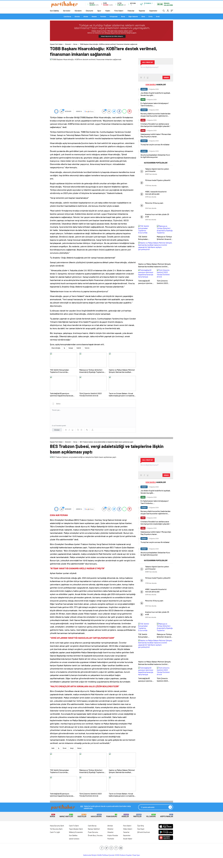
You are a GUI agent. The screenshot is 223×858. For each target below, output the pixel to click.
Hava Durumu (96, 815)
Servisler (66, 11)
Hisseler (94, 16)
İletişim (94, 855)
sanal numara (74, 839)
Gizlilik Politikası (103, 855)
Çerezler (112, 855)
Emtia (150, 16)
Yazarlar (142, 11)
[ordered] (78, 429)
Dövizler (77, 16)
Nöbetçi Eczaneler (76, 832)
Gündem (78, 11)
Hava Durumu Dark (57, 826)
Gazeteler (153, 11)
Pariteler (103, 16)
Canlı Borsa (67, 16)
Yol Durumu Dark (56, 829)
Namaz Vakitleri (66, 815)
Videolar (131, 11)
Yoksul (79, 748)
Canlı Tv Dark (74, 826)
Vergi (71, 748)
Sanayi (71, 348)
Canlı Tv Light (55, 832)
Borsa (123, 16)
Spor (99, 11)
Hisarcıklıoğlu (55, 348)
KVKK (117, 855)
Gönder (57, 430)
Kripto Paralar (166, 815)
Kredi (157, 16)
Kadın (107, 11)
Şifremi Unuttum (143, 832)
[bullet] (81, 429)
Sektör (79, 348)
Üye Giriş (140, 826)
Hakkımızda (87, 855)
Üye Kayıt (140, 829)
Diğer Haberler (133, 16)
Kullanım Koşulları (126, 855)
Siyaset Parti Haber (56, 44)
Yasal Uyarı (136, 855)
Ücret (64, 748)
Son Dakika (54, 11)
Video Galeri (127, 829)
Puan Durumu (111, 815)
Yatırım (87, 348)
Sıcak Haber (127, 839)
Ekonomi (89, 11)
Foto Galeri (118, 11)
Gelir (52, 748)
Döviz (143, 16)
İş (64, 348)
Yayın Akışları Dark (76, 829)
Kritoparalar (114, 16)
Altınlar (85, 16)
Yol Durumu (151, 815)
